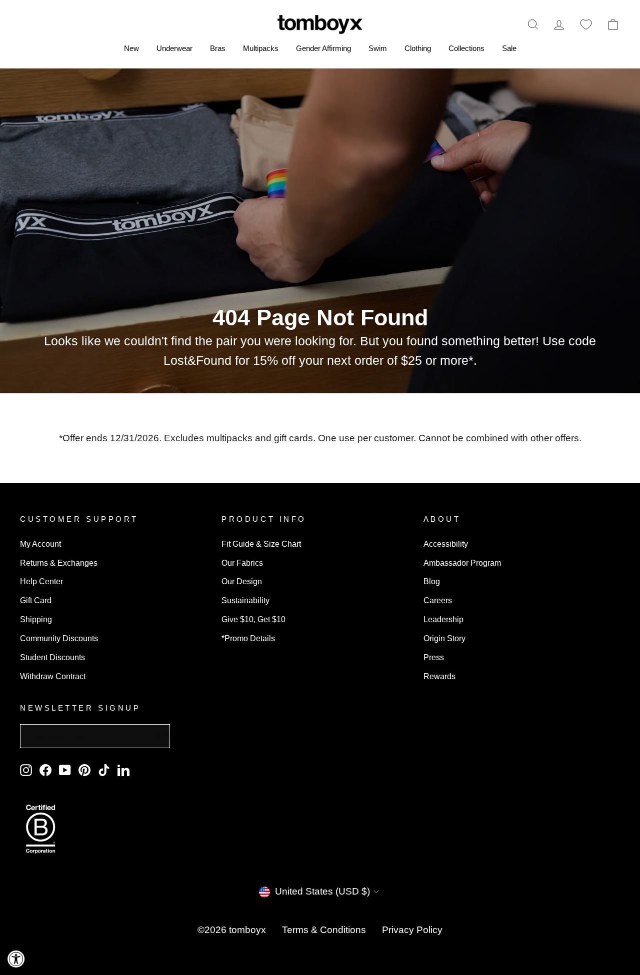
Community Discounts (59, 638)
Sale (509, 48)
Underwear (174, 48)
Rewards (440, 676)
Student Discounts (52, 657)
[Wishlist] (586, 24)
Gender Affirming (323, 48)
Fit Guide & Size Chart (261, 543)
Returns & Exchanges (59, 562)
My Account (40, 543)
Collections (466, 48)
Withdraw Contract (53, 676)
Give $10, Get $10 (254, 619)
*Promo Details (248, 638)
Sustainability (246, 600)
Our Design (242, 581)
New (131, 48)
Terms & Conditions (324, 930)
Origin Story (445, 638)
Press (434, 657)
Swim (377, 48)
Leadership (444, 619)
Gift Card (36, 600)
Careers (438, 600)
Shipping (36, 619)
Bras (218, 48)
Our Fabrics (242, 562)
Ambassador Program (462, 562)
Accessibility (446, 543)
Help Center (41, 581)
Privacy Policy (412, 930)
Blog (432, 581)
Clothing (417, 48)
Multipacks (260, 48)
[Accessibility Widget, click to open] (16, 959)
